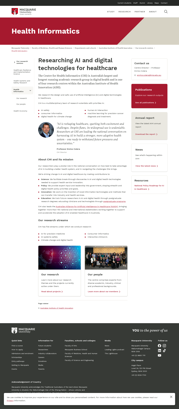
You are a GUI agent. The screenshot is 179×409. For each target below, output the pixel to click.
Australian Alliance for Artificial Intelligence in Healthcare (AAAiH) (87, 206)
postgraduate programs (114, 201)
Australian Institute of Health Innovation (116, 48)
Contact (164, 3)
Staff (135, 3)
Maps (157, 3)
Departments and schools (85, 48)
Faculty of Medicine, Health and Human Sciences (52, 48)
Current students (124, 3)
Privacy (10, 400)
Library (150, 3)
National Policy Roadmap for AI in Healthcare (149, 187)
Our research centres (144, 48)
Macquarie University (20, 48)
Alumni (142, 3)
